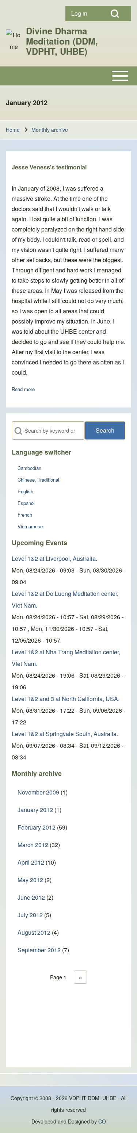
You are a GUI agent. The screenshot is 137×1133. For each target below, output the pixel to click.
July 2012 (30, 915)
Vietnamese (30, 526)
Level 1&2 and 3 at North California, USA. (65, 698)
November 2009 (38, 792)
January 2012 (35, 809)
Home (13, 129)
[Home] (14, 41)
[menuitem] (81, 13)
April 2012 (31, 862)
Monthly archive (49, 129)
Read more (23, 389)
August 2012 (34, 932)
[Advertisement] (68, 1030)
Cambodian (29, 467)
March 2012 (33, 845)
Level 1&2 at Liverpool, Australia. (54, 558)
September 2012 (39, 950)
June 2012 (31, 897)
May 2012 (30, 880)
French (25, 514)
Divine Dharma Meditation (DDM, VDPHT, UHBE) (62, 41)
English (25, 491)
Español (26, 502)
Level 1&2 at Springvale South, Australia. (65, 734)
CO (102, 1121)
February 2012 (37, 827)
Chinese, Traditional (38, 479)
